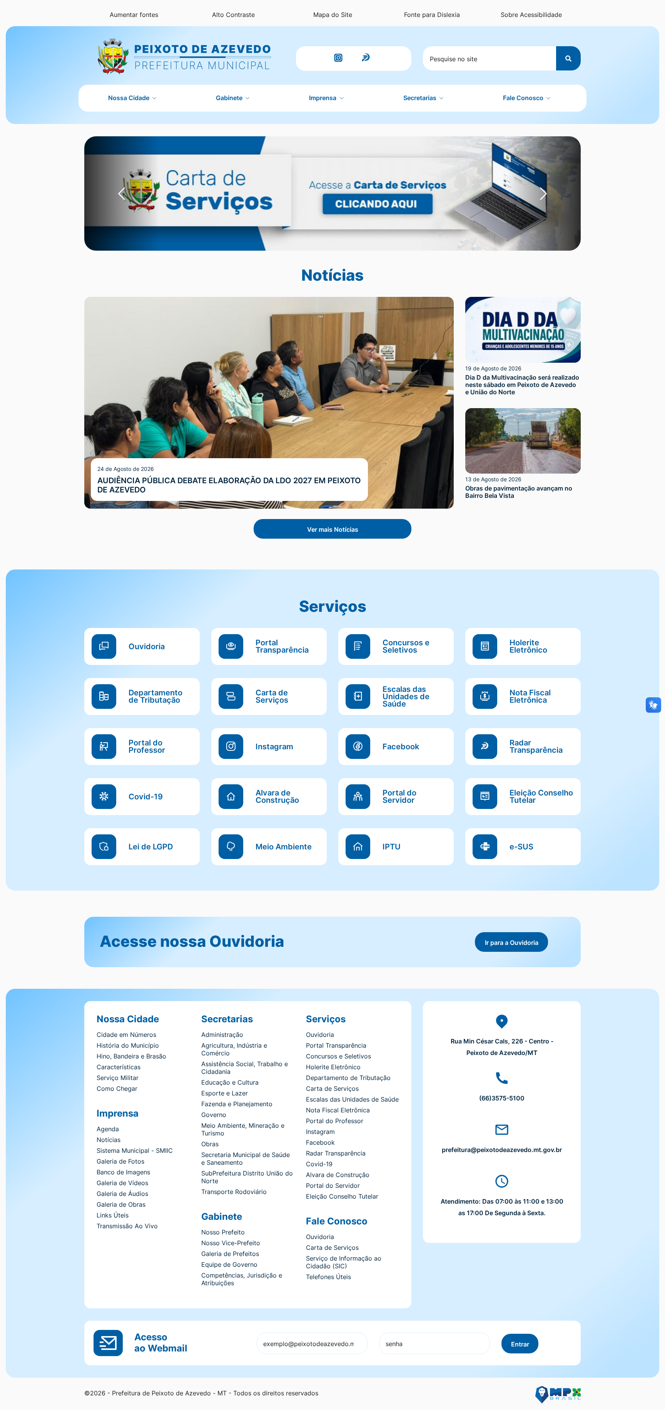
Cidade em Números (126, 1034)
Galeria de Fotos (120, 1161)
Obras (210, 1144)
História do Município (128, 1045)
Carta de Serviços (332, 1088)
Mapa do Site (332, 14)
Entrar (520, 1344)
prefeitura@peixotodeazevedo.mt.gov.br (502, 1150)
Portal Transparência (336, 1045)
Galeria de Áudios (122, 1193)
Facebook (320, 1142)
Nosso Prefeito (223, 1232)
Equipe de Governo (229, 1264)
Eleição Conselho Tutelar (342, 1196)
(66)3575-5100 (502, 1098)
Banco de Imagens (123, 1172)
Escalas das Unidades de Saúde (352, 1099)
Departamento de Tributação (348, 1078)
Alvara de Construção (337, 1175)
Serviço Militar (118, 1078)
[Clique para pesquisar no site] (568, 58)
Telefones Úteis (328, 1277)
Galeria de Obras (121, 1204)
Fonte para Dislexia (432, 14)
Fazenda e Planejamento (236, 1104)
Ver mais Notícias (332, 529)
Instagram (320, 1131)
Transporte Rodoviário (234, 1192)
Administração (222, 1034)
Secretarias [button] (420, 98)
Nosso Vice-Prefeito (230, 1243)
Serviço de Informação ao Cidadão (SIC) (343, 1262)
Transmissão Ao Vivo (127, 1226)
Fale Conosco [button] (524, 98)
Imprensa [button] (323, 98)
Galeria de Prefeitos (230, 1254)
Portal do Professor (334, 1121)
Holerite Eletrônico (333, 1067)
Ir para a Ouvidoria (511, 942)
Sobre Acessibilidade (531, 14)
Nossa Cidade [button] (129, 98)
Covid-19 (319, 1164)
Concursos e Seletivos (338, 1056)
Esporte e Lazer (224, 1093)
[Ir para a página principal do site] (184, 57)
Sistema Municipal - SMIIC (135, 1150)
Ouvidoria (320, 1034)
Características (118, 1067)
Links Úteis (113, 1215)
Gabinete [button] (230, 98)
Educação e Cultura (230, 1082)
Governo (213, 1115)
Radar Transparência (336, 1153)
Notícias (108, 1140)
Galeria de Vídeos (122, 1183)
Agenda (108, 1129)
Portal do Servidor (333, 1185)
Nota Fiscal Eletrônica (338, 1110)
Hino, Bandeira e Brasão (131, 1056)
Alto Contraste (233, 14)
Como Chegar (117, 1088)
